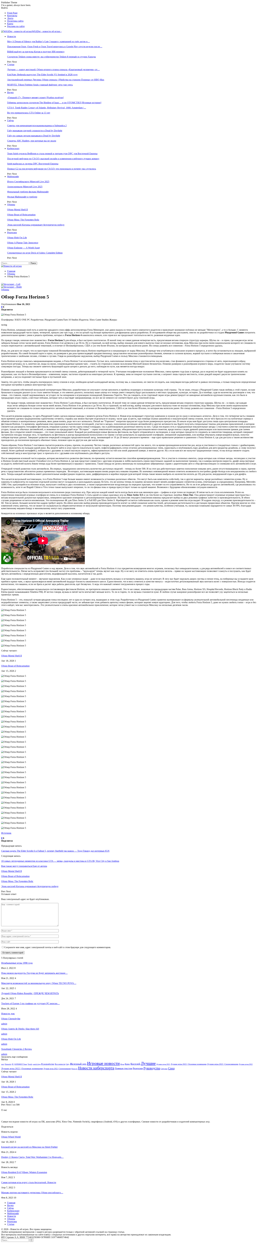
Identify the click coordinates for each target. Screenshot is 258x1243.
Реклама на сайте (16, 26)
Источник (6, 833)
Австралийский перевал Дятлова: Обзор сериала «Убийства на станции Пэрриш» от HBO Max (55, 79)
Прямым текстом (123, 1068)
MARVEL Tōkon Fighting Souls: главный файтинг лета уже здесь (40, 84)
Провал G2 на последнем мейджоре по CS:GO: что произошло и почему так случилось (51, 168)
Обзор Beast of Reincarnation (21, 214)
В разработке (47, 1064)
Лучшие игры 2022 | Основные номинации (22, 1068)
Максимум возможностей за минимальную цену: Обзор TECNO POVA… (38, 983)
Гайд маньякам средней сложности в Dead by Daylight (34, 130)
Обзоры (11, 204)
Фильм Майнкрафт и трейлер (22, 196)
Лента (10, 18)
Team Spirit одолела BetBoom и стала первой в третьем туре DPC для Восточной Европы (52, 153)
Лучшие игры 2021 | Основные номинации (188, 1064)
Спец (171, 1068)
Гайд (67, 1064)
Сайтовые (164, 1069)
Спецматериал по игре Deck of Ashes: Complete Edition (35, 253)
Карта (10, 23)
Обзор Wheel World (11, 1137)
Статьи (10, 64)
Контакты (12, 15)
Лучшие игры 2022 (246, 1064)
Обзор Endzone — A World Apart (23, 247)
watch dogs (37, 1064)
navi (2, 1064)
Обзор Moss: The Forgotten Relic (23, 219)
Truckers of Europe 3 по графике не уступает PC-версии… (30, 1003)
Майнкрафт (13, 176)
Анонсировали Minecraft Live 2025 (24, 186)
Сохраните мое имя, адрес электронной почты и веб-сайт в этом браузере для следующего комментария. (57, 947)
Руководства (151, 1068)
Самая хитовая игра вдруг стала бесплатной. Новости (28, 1182)
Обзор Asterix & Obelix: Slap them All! (20, 1029)
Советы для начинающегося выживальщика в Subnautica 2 (37, 125)
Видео (10, 92)
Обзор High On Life (17, 237)
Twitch (30, 1064)
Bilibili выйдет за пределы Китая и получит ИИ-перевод (35, 51)
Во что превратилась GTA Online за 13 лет (28, 112)
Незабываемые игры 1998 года (17, 963)
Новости (11, 36)
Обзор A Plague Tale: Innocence (22, 242)
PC (13, 1064)
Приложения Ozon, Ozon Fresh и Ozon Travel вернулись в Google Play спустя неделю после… (54, 46)
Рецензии (12, 232)
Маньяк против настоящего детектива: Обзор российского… (32, 1192)
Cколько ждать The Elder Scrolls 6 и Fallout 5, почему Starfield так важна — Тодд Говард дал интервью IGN (55, 851)
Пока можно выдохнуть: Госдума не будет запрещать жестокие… (34, 973)
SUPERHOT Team (20, 1064)
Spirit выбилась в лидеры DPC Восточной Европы (32, 163)
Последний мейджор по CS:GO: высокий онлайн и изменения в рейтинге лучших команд (53, 158)
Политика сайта (15, 21)
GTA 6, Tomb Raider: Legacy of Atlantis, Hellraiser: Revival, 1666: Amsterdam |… (46, 107)
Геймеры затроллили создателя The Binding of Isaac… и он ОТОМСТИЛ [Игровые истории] (54, 102)
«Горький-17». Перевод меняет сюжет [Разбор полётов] (35, 97)
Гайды (10, 120)
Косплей (135, 1063)
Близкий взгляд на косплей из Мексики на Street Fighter (29, 1147)
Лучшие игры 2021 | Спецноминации (222, 1064)
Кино (127, 1064)
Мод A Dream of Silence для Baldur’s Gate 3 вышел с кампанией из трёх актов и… (48, 41)
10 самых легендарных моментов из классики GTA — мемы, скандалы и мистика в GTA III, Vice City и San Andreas (60, 861)
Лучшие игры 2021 (163, 1064)
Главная (11, 1202)
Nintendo (8, 1064)
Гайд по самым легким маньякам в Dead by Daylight (33, 135)
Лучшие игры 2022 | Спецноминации (57, 1069)
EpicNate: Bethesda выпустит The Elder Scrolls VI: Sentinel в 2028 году (42, 74)
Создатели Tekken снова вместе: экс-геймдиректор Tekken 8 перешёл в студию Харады (51, 56)
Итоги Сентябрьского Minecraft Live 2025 (28, 181)
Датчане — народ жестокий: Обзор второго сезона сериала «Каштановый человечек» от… (53, 69)
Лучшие (148, 1063)
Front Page (12, 13)
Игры (122, 1064)
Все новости (60, 1064)
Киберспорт (13, 148)
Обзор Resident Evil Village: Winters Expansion (24, 1172)
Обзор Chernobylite (10, 1018)
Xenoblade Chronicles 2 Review (16, 1049)
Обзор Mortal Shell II (17, 209)
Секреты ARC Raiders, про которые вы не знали (31, 140)
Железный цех (78, 1063)
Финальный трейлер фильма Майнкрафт (28, 191)
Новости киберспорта (96, 1068)
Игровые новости (103, 1063)
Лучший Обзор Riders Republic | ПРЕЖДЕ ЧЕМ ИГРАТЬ (30, 993)
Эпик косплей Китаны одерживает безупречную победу (35, 225)
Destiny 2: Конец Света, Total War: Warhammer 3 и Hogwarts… (32, 1157)
